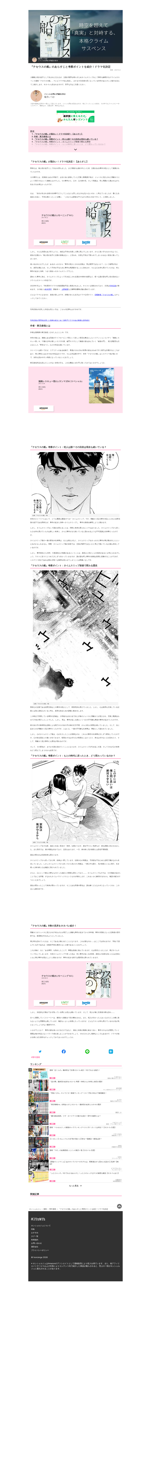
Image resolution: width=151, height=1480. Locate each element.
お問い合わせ (36, 1243)
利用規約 (34, 1240)
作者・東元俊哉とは (42, 136)
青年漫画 (52, 1209)
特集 (33, 1229)
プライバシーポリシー (40, 1250)
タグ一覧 (34, 1236)
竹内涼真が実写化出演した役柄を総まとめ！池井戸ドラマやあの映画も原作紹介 (60, 320)
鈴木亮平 (48, 289)
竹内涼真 (112, 286)
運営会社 (34, 1247)
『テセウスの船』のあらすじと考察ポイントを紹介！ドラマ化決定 (83, 1209)
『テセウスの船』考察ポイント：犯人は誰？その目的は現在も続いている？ (66, 139)
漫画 (45, 1209)
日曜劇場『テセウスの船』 (104, 295)
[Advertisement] (75, 428)
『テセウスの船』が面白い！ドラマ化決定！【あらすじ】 (58, 134)
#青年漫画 (35, 1057)
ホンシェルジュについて (41, 1225)
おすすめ (34, 1233)
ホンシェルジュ (35, 1209)
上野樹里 (65, 289)
